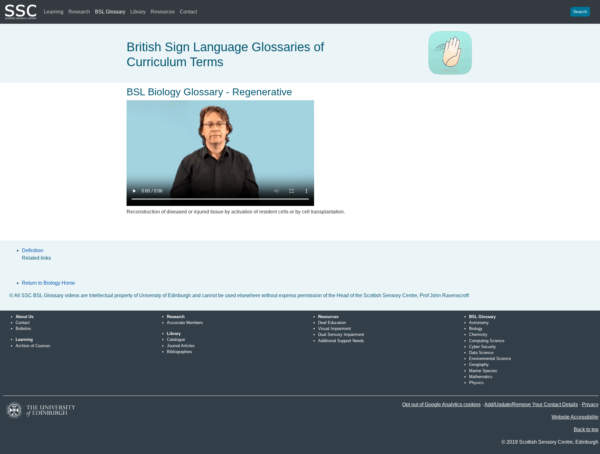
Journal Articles (181, 345)
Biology (475, 328)
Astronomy (479, 322)
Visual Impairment (334, 328)
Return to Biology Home (48, 283)
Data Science (481, 352)
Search (580, 11)
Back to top (586, 429)
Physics (476, 382)
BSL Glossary (110, 11)
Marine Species (483, 370)
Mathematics (480, 376)
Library (138, 11)
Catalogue (176, 339)
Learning (53, 11)
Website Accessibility (575, 417)
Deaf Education (332, 322)
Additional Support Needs (341, 340)
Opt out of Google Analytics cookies (441, 404)
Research (79, 11)
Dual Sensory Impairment (341, 334)
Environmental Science (490, 358)
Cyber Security (482, 346)
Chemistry (478, 334)
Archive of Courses (33, 345)
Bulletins (23, 328)
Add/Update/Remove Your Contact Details (531, 404)
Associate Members (185, 322)
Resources (163, 11)
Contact (188, 11)
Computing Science (486, 340)
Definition (32, 250)
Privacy (590, 404)
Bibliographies (179, 351)
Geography (479, 364)
